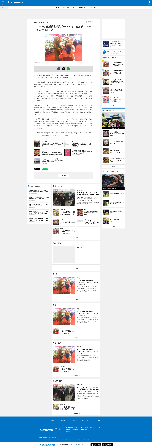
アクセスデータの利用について (73, 429)
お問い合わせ (85, 429)
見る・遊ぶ (66, 7)
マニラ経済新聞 (15, 2)
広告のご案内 (69, 431)
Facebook (140, 3)
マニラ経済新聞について (71, 427)
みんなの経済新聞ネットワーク (47, 445)
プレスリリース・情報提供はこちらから (91, 427)
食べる (57, 7)
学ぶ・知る (93, 7)
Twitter (143, 3)
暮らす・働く (83, 7)
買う (74, 7)
